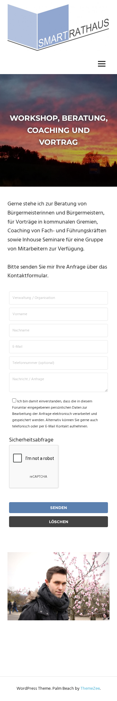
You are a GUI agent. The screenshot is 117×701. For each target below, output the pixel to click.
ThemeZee (90, 688)
